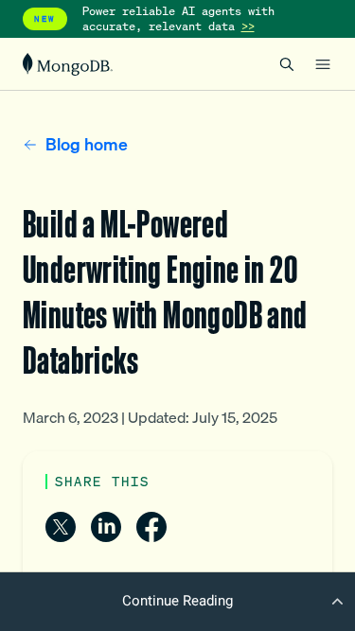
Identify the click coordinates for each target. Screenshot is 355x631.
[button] (177, 600)
